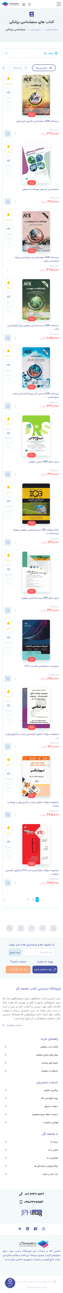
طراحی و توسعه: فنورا (37, 1287)
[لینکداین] (27, 1229)
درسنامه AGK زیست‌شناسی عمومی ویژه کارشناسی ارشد (33, 327)
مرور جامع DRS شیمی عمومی (43, 462)
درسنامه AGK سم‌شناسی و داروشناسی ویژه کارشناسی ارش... (37, 259)
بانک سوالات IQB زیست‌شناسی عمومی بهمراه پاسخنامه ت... (36, 531)
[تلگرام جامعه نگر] (19, 1229)
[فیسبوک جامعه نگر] (35, 1229)
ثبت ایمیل (15, 952)
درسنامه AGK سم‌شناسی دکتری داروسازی (37, 121)
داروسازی (35, 29)
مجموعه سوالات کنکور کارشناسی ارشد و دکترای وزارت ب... (32, 736)
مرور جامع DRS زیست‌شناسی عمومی (40, 598)
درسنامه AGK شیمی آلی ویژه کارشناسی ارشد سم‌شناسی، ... (35, 395)
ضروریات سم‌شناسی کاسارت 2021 (42, 666)
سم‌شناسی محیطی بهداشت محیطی (40, 189)
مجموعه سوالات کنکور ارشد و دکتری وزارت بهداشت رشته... (33, 804)
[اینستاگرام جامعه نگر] (43, 1229)
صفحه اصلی (52, 29)
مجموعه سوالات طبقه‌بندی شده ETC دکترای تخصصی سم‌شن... (32, 872)
